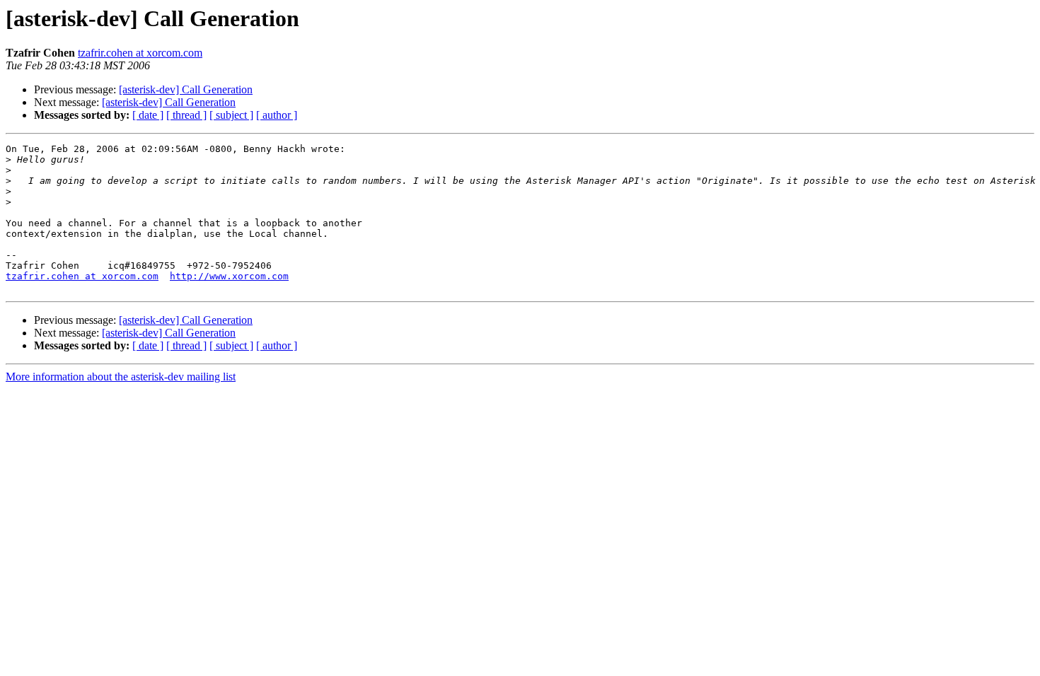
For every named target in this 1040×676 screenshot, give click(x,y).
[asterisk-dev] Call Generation (186, 89)
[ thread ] (186, 115)
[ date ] (147, 115)
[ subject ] (231, 115)
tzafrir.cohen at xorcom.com (140, 53)
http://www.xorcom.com (229, 276)
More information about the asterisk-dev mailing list (121, 377)
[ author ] (276, 115)
